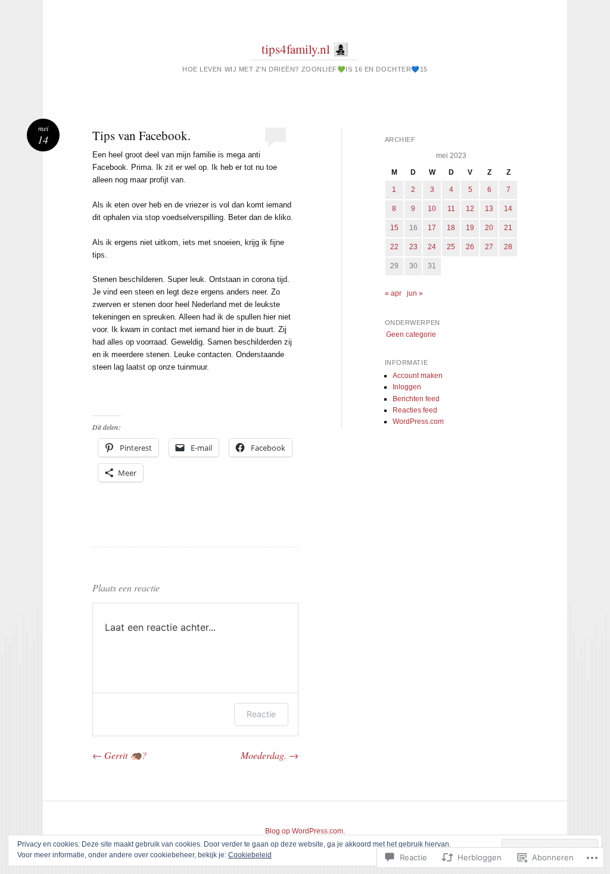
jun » (415, 293)
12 (470, 208)
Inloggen (407, 387)
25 (451, 247)
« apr (393, 293)
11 (451, 208)
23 (413, 247)
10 (432, 208)
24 (432, 247)
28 (508, 247)
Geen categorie (411, 334)
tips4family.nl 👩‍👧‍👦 (305, 49)
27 (489, 247)
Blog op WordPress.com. (305, 831)
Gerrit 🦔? (119, 755)
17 (432, 228)
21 (508, 228)
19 (470, 228)
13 (489, 208)
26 (470, 247)
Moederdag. (269, 755)
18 (451, 228)
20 (489, 228)
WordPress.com (418, 421)
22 (394, 247)
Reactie (261, 714)
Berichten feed (416, 399)
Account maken (418, 375)
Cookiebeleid (250, 855)
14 (508, 208)
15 (394, 228)
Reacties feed (415, 410)
